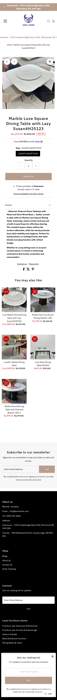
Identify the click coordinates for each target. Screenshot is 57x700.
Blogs (4, 556)
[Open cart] (53, 21)
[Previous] (4, 7)
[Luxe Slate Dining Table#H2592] (42, 347)
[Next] (52, 7)
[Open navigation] (7, 21)
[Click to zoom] (50, 61)
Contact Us (7, 564)
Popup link (33, 264)
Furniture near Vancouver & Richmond (19, 626)
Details (8, 205)
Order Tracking (9, 569)
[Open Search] (48, 21)
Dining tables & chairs (12, 642)
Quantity (29, 160)
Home (9, 45)
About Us (6, 560)
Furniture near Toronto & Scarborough (19, 630)
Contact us (22, 264)
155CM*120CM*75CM (28, 153)
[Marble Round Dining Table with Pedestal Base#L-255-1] (14, 391)
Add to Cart (28, 176)
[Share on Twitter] (28, 270)
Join (47, 469)
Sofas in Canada (9, 634)
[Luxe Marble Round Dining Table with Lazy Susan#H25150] (14, 299)
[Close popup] (52, 656)
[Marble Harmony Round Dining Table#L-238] (42, 299)
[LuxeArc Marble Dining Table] (14, 347)
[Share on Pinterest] (33, 270)
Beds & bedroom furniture (14, 638)
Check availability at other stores (29, 194)
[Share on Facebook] (24, 270)
